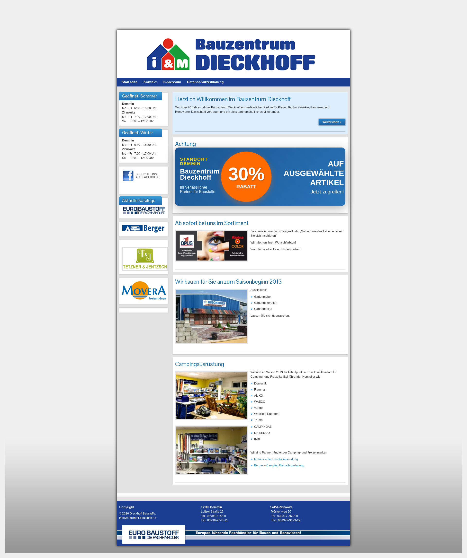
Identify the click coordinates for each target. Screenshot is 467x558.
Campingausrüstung (199, 364)
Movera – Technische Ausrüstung (276, 459)
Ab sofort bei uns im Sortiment (211, 223)
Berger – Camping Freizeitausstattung (279, 465)
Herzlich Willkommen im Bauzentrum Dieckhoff (233, 99)
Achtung (185, 144)
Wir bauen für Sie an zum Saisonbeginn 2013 (228, 281)
